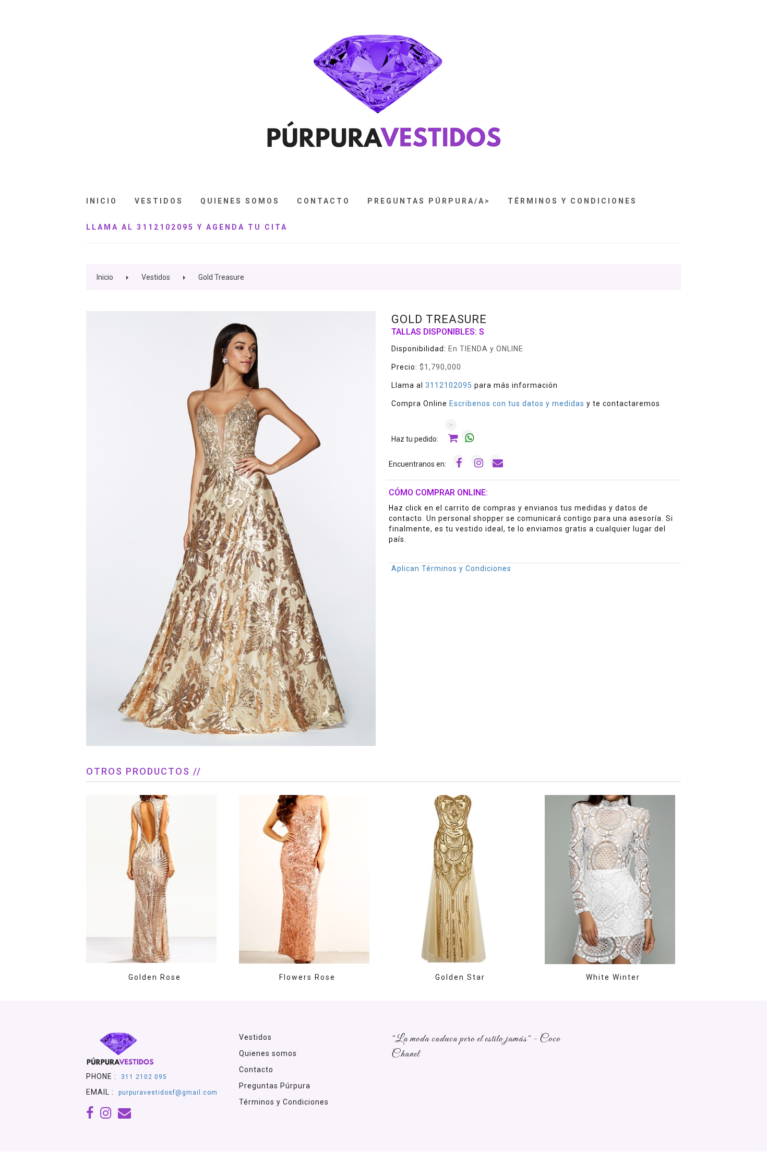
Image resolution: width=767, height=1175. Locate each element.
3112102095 (448, 385)
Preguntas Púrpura (274, 1086)
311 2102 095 (144, 1077)
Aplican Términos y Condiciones (451, 568)
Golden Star (460, 977)
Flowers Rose (307, 977)
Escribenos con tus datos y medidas (517, 403)
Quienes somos (268, 1053)
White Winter (613, 977)
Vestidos (159, 201)
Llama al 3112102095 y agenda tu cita (186, 227)
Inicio (101, 201)
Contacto (323, 201)
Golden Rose (154, 977)
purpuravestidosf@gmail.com (168, 1092)
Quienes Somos (240, 201)
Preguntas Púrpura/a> (428, 201)
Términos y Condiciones (572, 201)
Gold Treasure (221, 277)
